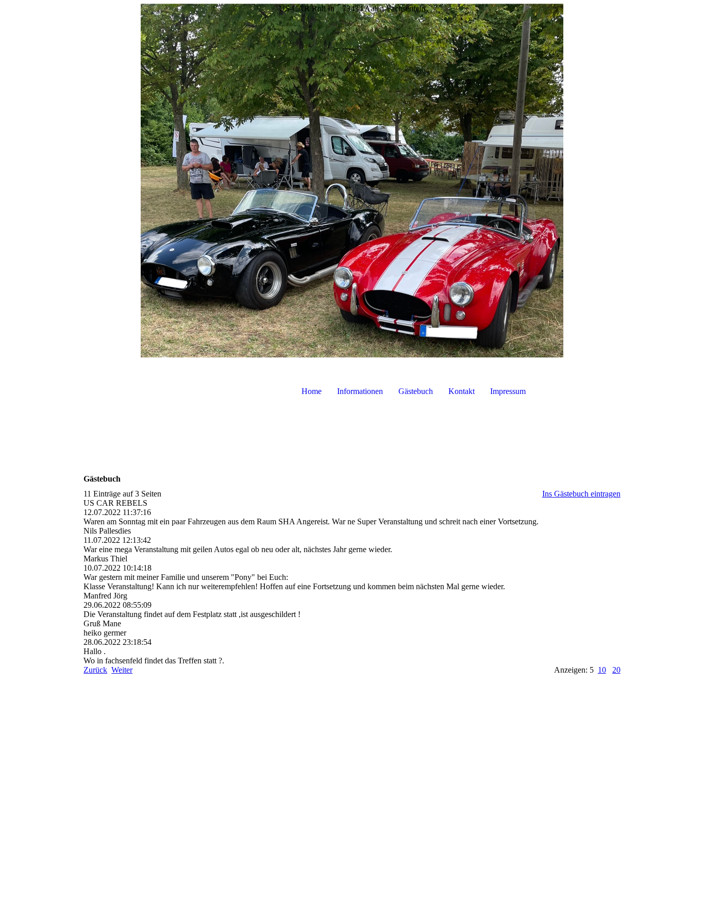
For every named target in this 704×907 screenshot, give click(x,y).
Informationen (360, 391)
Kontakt (461, 391)
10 (602, 669)
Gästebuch (415, 391)
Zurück (95, 669)
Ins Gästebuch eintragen (581, 493)
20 (616, 669)
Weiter (121, 669)
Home (311, 391)
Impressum (508, 391)
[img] (352, 180)
